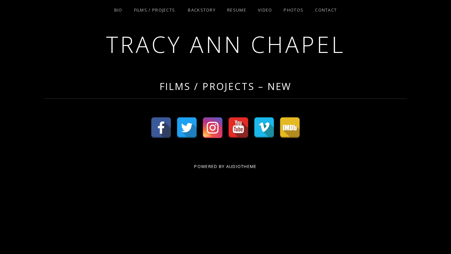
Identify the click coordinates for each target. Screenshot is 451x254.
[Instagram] (212, 127)
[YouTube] (238, 127)
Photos (293, 10)
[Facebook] (161, 127)
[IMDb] (289, 127)
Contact (326, 10)
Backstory (202, 10)
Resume (236, 10)
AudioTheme (241, 166)
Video (265, 10)
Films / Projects (154, 10)
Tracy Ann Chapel (225, 44)
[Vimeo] (264, 127)
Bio (118, 10)
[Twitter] (186, 127)
